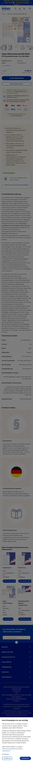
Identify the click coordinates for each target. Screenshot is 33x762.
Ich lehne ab (7, 758)
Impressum (6, 751)
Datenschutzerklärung (9, 749)
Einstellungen (5, 754)
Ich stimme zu (25, 758)
